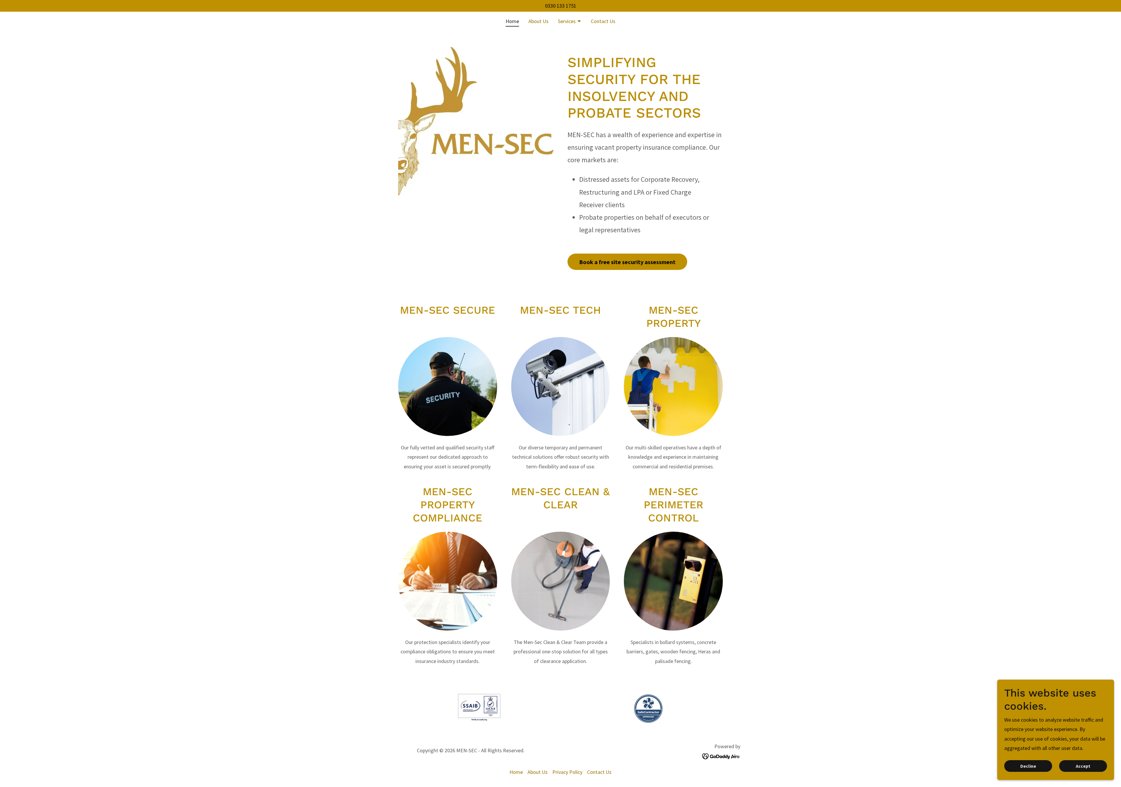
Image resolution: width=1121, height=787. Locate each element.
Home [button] (516, 772)
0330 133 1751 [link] (560, 5)
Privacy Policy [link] (567, 772)
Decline (1028, 766)
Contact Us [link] (603, 21)
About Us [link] (538, 21)
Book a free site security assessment (627, 262)
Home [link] (512, 21)
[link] (721, 755)
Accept (1083, 766)
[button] (570, 22)
